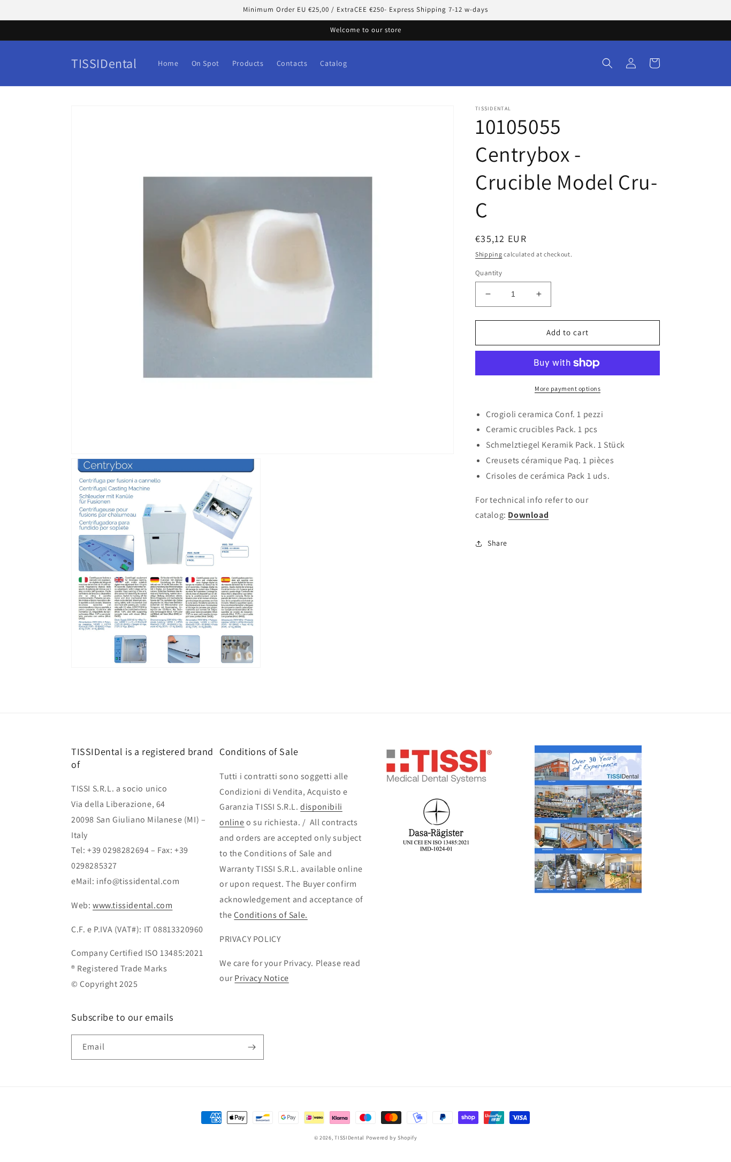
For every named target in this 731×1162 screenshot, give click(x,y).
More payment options (567, 388)
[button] (607, 63)
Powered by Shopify (391, 1137)
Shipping (488, 254)
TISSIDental (349, 1137)
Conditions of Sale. (270, 914)
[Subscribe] (251, 1047)
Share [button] (497, 543)
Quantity (488, 272)
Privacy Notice (261, 978)
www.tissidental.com (132, 905)
